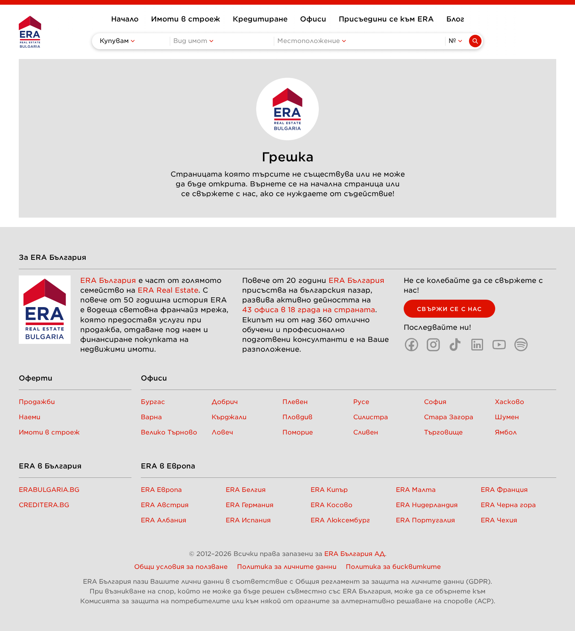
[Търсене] (475, 41)
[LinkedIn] (477, 344)
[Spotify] (521, 344)
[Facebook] (411, 344)
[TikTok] (455, 344)
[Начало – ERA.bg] (30, 32)
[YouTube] (499, 344)
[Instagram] (433, 344)
